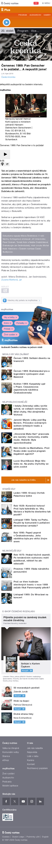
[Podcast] (2, 164)
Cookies (5, 837)
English (45, 837)
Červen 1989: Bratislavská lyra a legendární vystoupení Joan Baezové (31, 374)
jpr (20, 279)
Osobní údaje (18, 837)
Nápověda (32, 752)
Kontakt (31, 764)
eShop (5, 760)
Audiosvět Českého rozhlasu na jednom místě (21, 347)
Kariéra (30, 760)
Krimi (6, 323)
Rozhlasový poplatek (37, 768)
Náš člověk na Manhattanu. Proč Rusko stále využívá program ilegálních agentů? (32, 451)
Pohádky (20, 323)
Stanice (6, 756)
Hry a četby (9, 317)
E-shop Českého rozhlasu (18, 611)
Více (35, 30)
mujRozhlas (7, 309)
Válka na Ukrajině (10, 748)
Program (22, 15)
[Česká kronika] (26, 47)
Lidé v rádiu (33, 756)
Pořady (7, 329)
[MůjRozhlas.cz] (5, 90)
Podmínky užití (33, 837)
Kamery (47, 15)
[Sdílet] (7, 164)
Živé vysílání (9, 334)
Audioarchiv (35, 15)
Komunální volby (10, 752)
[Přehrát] (5, 154)
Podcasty (7, 781)
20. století (7, 30)
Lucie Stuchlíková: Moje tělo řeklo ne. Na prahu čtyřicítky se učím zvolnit (31, 463)
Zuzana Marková (9, 279)
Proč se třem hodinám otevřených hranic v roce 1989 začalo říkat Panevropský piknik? (32, 584)
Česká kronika (8, 77)
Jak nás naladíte (35, 748)
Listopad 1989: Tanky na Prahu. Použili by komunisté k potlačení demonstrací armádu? (32, 522)
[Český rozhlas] (9, 3)
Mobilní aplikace (10, 785)
